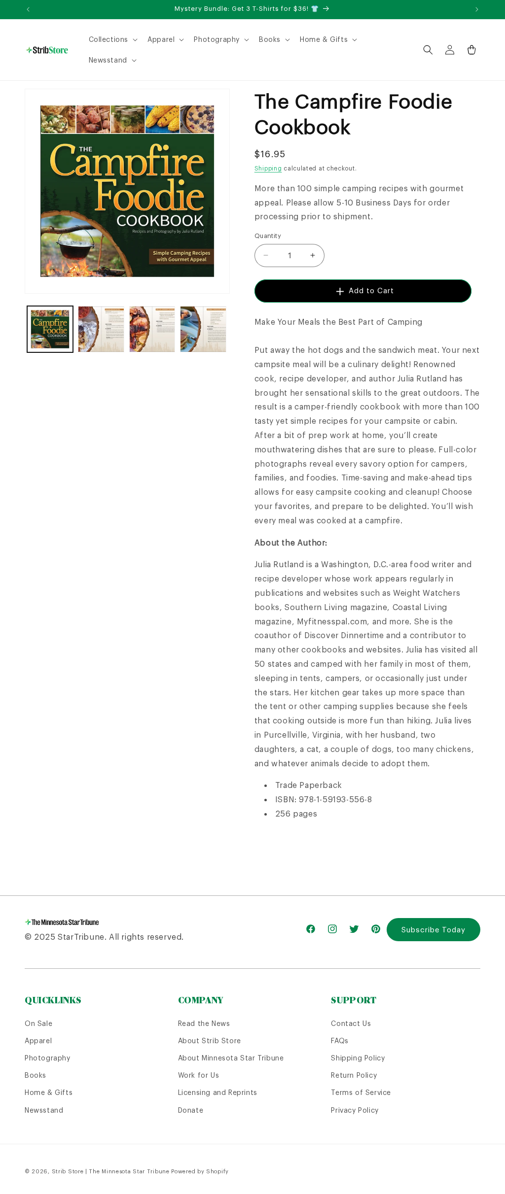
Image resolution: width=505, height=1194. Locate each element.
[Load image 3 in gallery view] (152, 329)
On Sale (38, 1023)
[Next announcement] (477, 9)
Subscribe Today (433, 929)
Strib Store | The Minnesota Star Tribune (111, 1171)
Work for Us (198, 1075)
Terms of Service (361, 1092)
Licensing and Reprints (217, 1092)
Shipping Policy (358, 1058)
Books (35, 1075)
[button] (112, 39)
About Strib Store (209, 1040)
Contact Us (351, 1023)
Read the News (204, 1023)
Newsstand (44, 1110)
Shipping (268, 168)
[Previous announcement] (28, 9)
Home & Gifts (48, 1092)
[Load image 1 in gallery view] (50, 329)
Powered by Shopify (200, 1171)
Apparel (38, 1040)
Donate (191, 1110)
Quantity (267, 236)
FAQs (339, 1040)
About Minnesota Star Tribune (231, 1058)
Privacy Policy (354, 1110)
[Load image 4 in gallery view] (203, 329)
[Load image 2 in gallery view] (101, 329)
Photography (48, 1058)
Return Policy (354, 1075)
